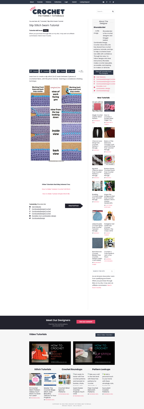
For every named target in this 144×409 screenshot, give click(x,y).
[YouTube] (103, 2)
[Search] (112, 271)
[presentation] (97, 106)
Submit (74, 2)
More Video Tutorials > (105, 335)
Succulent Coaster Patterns (106, 390)
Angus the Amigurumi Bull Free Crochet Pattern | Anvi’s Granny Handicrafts (109, 199)
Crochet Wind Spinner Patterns (63, 390)
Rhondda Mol (35, 398)
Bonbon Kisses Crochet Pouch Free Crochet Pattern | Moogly (109, 172)
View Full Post (74, 206)
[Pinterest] (110, 2)
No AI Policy (78, 405)
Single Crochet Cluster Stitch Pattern (97, 116)
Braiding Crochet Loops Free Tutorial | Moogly (97, 197)
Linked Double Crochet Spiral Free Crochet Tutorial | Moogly (97, 227)
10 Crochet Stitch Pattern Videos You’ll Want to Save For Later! (34, 392)
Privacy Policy (67, 405)
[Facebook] (106, 2)
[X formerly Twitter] (113, 2)
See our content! (86, 322)
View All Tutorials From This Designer (103, 72)
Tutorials (40, 2)
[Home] (38, 21)
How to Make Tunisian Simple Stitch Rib (56, 194)
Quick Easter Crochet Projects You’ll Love (78, 391)
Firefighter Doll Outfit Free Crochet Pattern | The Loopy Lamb (109, 227)
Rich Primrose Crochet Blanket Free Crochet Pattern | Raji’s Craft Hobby (97, 256)
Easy (45, 30)
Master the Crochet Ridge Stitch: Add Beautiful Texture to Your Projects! (50, 392)
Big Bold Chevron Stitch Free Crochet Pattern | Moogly (97, 172)
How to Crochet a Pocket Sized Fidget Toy (108, 117)
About (32, 2)
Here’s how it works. (44, 36)
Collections (57, 2)
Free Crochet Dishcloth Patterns (93, 390)
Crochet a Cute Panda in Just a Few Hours (109, 254)
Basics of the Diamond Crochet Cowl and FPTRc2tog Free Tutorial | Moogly (109, 145)
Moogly (96, 150)
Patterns (48, 2)
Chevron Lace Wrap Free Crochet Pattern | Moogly (97, 144)
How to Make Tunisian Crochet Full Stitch (56, 189)
